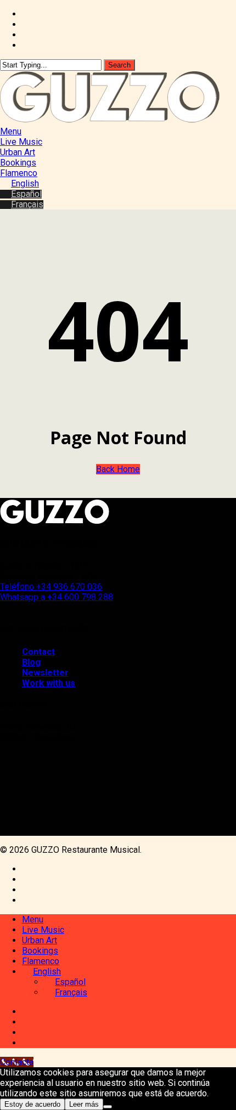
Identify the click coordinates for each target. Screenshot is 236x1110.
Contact (38, 652)
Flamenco (40, 961)
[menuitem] (19, 183)
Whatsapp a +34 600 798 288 (56, 597)
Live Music (43, 930)
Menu (32, 919)
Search (119, 65)
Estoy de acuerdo (32, 1104)
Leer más (84, 1104)
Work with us (48, 683)
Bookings (40, 950)
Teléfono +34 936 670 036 (51, 586)
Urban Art (39, 940)
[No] (107, 1106)
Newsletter (45, 672)
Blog (31, 662)
